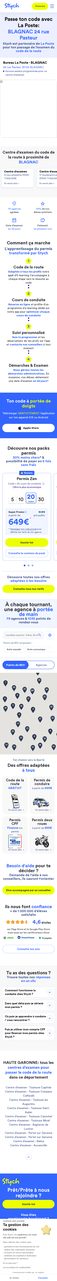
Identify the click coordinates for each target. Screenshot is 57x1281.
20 (31, 498)
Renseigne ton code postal (23, 529)
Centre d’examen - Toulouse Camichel (28, 1116)
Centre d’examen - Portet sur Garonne (28, 1133)
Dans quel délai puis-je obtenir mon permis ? (24, 1005)
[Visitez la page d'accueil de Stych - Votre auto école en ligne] (10, 6)
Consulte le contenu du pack (26, 553)
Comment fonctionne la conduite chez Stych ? (20, 992)
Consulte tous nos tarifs (28, 589)
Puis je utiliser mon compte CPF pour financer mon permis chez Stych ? (25, 1033)
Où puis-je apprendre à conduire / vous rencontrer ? (25, 1018)
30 (41, 499)
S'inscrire (40, 6)
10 (21, 499)
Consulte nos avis (28, 949)
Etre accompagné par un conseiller (28, 890)
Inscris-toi (26, 542)
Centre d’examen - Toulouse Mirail (28, 1120)
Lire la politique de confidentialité (16, 1267)
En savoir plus (11, 183)
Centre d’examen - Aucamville (28, 1145)
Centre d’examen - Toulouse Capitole (28, 1087)
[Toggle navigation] (51, 6)
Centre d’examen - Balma (28, 1141)
